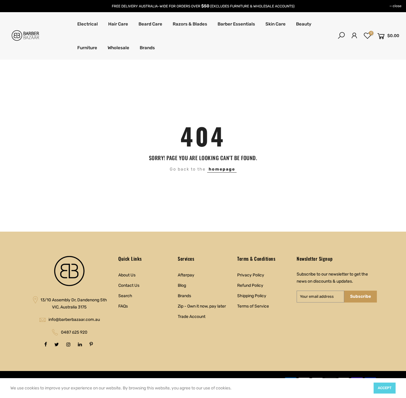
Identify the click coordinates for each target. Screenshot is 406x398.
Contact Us (128, 285)
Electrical (87, 24)
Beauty (303, 24)
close (397, 6)
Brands (147, 47)
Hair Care (118, 24)
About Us (127, 275)
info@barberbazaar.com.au (74, 319)
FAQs (123, 306)
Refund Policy (250, 285)
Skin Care (275, 24)
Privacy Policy (250, 275)
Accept (384, 388)
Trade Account (191, 316)
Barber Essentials (236, 24)
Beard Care (150, 24)
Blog (182, 285)
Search (125, 295)
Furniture (87, 47)
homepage (222, 169)
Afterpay (186, 275)
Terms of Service (253, 306)
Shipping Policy (251, 295)
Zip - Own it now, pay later (202, 306)
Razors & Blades (190, 24)
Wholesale (118, 47)
